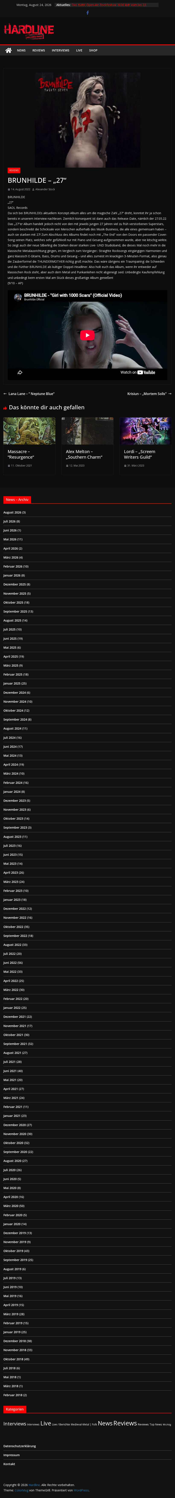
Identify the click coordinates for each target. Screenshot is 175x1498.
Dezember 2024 (14, 692)
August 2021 (12, 1053)
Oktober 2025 (13, 602)
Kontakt (9, 1464)
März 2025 (10, 665)
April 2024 (10, 764)
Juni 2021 (10, 1071)
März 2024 (10, 773)
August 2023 (12, 837)
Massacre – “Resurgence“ (21, 454)
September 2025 (15, 611)
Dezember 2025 (14, 584)
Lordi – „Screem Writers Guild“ (139, 454)
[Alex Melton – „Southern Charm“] (88, 420)
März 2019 (10, 1314)
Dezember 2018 (14, 1341)
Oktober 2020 (13, 1143)
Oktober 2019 (13, 1251)
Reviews (38, 50)
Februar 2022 (12, 999)
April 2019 (10, 1305)
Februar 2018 (12, 1395)
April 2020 (10, 1197)
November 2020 (14, 1134)
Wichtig (167, 1424)
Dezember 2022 (14, 909)
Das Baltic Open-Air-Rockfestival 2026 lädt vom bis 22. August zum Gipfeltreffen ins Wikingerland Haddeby (109, 7)
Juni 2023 (10, 855)
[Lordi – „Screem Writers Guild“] (146, 420)
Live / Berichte (61, 1424)
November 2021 (14, 1026)
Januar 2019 (11, 1332)
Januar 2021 (11, 1116)
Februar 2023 (12, 891)
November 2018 (14, 1350)
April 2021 (10, 1089)
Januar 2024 (11, 792)
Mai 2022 (9, 972)
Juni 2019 (10, 1287)
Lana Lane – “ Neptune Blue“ (31, 393)
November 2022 (14, 918)
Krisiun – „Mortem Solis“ (146, 393)
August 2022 (12, 945)
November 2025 (14, 593)
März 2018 (10, 1386)
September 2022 (15, 936)
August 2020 (12, 1161)
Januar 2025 (11, 683)
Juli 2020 (9, 1170)
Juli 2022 (9, 954)
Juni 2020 (10, 1179)
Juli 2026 (9, 521)
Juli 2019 (9, 1278)
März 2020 (10, 1206)
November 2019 (14, 1242)
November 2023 (14, 810)
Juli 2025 (9, 629)
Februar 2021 (12, 1107)
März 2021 (10, 1098)
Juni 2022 (10, 963)
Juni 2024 (10, 747)
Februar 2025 (12, 674)
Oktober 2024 (13, 710)
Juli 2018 (9, 1368)
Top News (156, 1424)
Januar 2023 (11, 900)
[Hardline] (8, 50)
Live (79, 50)
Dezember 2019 (14, 1233)
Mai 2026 (9, 539)
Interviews (60, 50)
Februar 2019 (12, 1323)
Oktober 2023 (13, 818)
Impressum (11, 1455)
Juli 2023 (9, 846)
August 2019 (12, 1269)
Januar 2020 (11, 1224)
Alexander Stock (45, 189)
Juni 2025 (10, 638)
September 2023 (15, 827)
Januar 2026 (11, 575)
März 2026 (10, 557)
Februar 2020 (12, 1215)
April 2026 (10, 548)
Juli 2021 (9, 1062)
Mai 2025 (9, 647)
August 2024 (12, 728)
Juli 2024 (9, 738)
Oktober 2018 (13, 1359)
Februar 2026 (12, 566)
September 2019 (15, 1260)
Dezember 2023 (14, 801)
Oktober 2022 (13, 927)
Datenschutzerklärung (19, 1446)
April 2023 (10, 872)
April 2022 (10, 981)
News (21, 50)
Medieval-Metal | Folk (84, 1424)
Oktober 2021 (13, 1035)
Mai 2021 (9, 1080)
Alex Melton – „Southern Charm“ (84, 454)
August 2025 (12, 620)
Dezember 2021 (14, 1017)
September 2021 (15, 1044)
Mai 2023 (9, 864)
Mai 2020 (9, 1188)
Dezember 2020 (14, 1125)
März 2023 (10, 882)
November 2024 (14, 701)
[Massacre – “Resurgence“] (29, 420)
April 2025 (10, 656)
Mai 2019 (9, 1296)
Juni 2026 (10, 530)
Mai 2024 (9, 755)
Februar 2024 (12, 783)
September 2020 (15, 1152)
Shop (93, 50)
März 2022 (10, 990)
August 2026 (12, 512)
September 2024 (15, 719)
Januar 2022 (11, 1008)
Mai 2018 (9, 1377)
